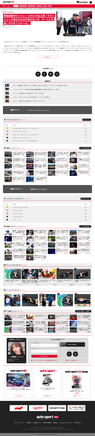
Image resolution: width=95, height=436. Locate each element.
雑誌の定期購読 (47, 422)
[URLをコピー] (57, 74)
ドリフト (58, 2)
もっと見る (18, 395)
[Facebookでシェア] (44, 74)
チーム (45, 6)
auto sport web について (66, 422)
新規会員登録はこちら (52, 360)
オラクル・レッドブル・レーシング (38, 110)
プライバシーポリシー (19, 422)
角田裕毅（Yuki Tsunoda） (38, 189)
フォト (50, 6)
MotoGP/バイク (46, 2)
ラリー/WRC (53, 2)
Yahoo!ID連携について (73, 360)
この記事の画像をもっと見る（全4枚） (73, 35)
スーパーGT (22, 2)
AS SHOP (71, 2)
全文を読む (46, 57)
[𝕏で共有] (38, 74)
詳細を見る (47, 395)
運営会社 (55, 422)
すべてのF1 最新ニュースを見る (82, 311)
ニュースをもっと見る (84, 148)
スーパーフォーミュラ (30, 2)
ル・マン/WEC (39, 2)
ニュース (16, 6)
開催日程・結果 (23, 6)
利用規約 (29, 422)
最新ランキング (31, 6)
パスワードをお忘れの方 (38, 360)
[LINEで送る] (50, 74)
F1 (18, 2)
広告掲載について (37, 422)
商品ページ (76, 395)
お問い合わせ (78, 422)
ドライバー (39, 6)
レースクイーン (65, 2)
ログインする (44, 356)
